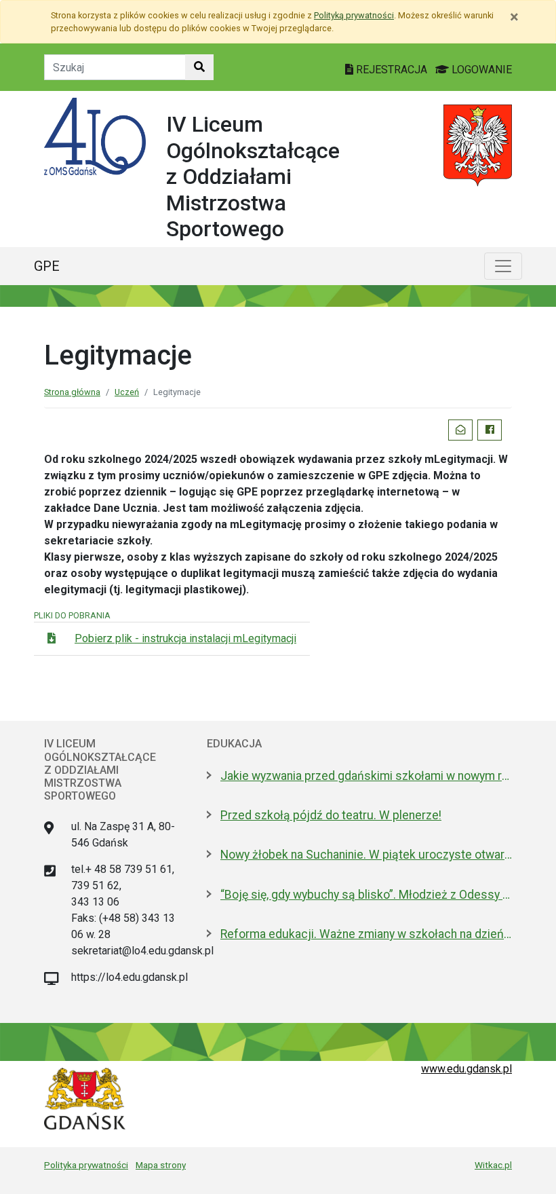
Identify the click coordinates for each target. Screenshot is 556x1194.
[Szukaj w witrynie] (199, 67)
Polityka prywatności (86, 1164)
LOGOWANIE (480, 69)
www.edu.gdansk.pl (466, 1068)
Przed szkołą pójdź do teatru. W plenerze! (330, 815)
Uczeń (127, 392)
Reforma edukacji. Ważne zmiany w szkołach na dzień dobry (366, 934)
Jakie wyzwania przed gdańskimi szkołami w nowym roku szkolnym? (366, 776)
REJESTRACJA (391, 69)
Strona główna (72, 392)
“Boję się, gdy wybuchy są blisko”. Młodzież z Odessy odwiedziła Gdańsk (366, 894)
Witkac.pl (493, 1164)
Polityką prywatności (354, 15)
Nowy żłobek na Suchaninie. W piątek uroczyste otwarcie (366, 854)
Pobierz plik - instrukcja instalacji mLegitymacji (185, 638)
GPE (47, 266)
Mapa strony (161, 1164)
